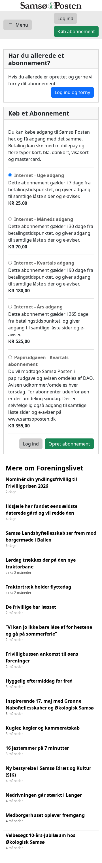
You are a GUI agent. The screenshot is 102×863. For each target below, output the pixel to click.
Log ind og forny (72, 92)
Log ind (31, 444)
